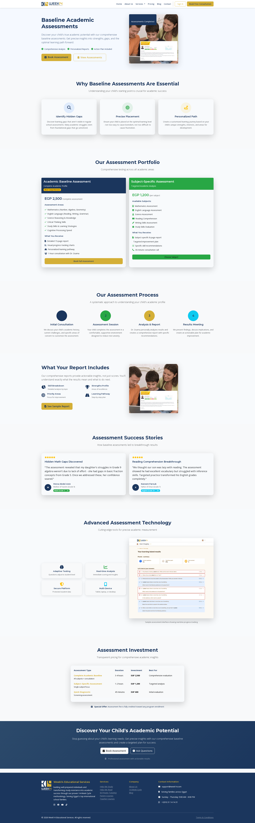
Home (119, 4)
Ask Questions (144, 750)
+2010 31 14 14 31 (169, 802)
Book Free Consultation (200, 4)
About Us (129, 4)
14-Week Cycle (135, 789)
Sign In (180, 4)
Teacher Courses (107, 799)
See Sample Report (58, 406)
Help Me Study (106, 786)
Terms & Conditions (205, 817)
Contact (167, 4)
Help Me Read (106, 789)
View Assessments (91, 57)
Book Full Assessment (84, 261)
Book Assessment (58, 57)
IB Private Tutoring (108, 792)
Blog (159, 4)
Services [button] (140, 4)
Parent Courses (106, 796)
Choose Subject (171, 257)
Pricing (151, 4)
